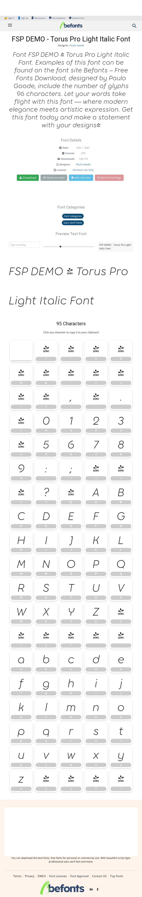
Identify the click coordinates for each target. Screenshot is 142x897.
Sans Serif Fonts (73, 222)
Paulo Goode (77, 45)
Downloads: (68, 158)
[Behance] (91, 889)
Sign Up (22, 18)
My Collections (58, 18)
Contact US (99, 876)
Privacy (29, 876)
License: (61, 170)
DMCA (42, 876)
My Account (40, 18)
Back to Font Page (111, 177)
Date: (65, 147)
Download (29, 178)
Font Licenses (58, 876)
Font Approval (79, 876)
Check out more (55, 177)
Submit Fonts (78, 18)
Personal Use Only (83, 170)
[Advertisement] (71, 831)
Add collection (82, 177)
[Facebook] (97, 889)
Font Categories (73, 216)
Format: (70, 153)
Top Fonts (116, 876)
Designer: (64, 164)
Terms (17, 876)
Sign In (9, 18)
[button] (134, 27)
